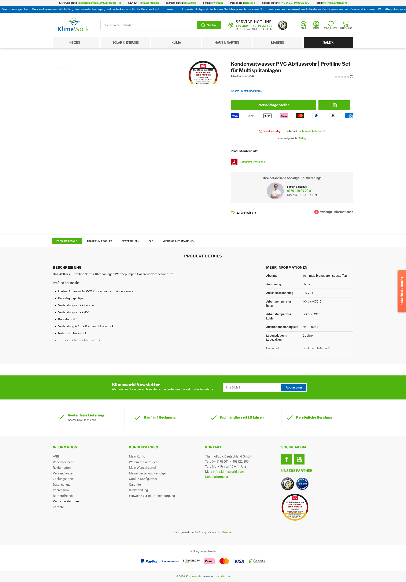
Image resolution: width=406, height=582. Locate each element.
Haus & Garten (227, 42)
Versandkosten (63, 473)
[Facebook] (286, 459)
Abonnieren (294, 387)
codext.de (224, 576)
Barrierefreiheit (63, 496)
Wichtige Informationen (179, 241)
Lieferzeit (227, 532)
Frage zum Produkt (99, 241)
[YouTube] (299, 459)
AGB (56, 456)
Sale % (328, 42)
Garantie (135, 485)
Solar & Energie (125, 42)
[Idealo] (302, 483)
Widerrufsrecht (63, 462)
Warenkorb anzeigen (143, 462)
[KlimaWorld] (317, 505)
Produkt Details (67, 241)
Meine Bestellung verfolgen (148, 473)
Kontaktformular (216, 477)
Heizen (74, 42)
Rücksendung (138, 490)
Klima (176, 42)
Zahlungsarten (63, 479)
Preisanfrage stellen (273, 105)
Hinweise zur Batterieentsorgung (152, 496)
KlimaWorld (193, 576)
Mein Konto (137, 456)
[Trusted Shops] (282, 25)
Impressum (61, 490)
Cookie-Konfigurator (143, 479)
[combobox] (161, 25)
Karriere (58, 507)
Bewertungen (130, 241)
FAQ (151, 241)
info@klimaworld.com (228, 472)
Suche (211, 25)
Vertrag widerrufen (66, 501)
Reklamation (62, 468)
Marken (277, 42)
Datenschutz (61, 485)
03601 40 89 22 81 (300, 191)
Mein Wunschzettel (142, 468)
